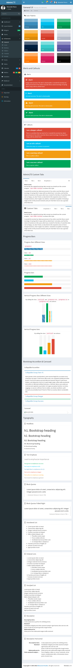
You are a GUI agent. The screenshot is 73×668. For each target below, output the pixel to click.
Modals (6, 56)
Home (27, 10)
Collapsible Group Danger (34, 396)
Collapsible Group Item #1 (34, 372)
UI (31, 10)
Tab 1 (26, 181)
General (6, 42)
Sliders (6, 51)
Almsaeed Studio (42, 665)
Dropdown (47, 181)
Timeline (6, 53)
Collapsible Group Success (34, 401)
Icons (5, 45)
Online (9, 9)
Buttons (6, 48)
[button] (24, 2)
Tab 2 (32, 181)
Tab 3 (39, 181)
